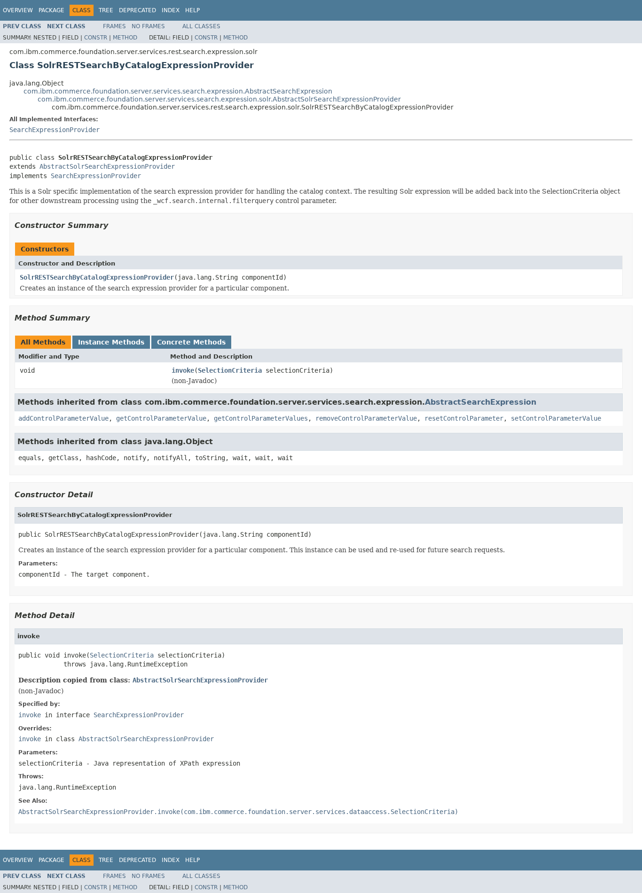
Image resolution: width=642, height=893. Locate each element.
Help (192, 10)
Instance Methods (111, 342)
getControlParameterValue (161, 418)
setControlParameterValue (556, 418)
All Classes (201, 26)
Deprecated (137, 10)
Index (171, 10)
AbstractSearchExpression (480, 402)
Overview (18, 10)
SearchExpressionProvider (54, 129)
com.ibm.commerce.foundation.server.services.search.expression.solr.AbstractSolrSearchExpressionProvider (219, 99)
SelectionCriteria (230, 370)
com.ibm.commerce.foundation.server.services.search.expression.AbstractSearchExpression (177, 91)
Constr (95, 37)
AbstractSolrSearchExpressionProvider (107, 166)
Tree (106, 10)
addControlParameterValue (63, 418)
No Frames (148, 26)
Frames (114, 26)
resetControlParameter (463, 418)
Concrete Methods (191, 342)
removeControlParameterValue (366, 418)
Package (51, 10)
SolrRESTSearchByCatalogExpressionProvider (97, 277)
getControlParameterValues (261, 418)
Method (125, 37)
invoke (183, 370)
